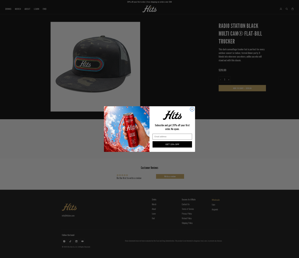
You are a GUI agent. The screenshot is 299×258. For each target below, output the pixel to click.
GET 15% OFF (172, 144)
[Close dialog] (192, 109)
